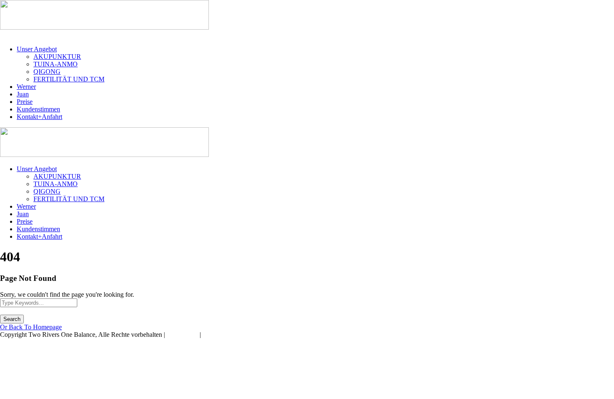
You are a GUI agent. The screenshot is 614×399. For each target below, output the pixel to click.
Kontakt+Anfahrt (39, 116)
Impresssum (182, 334)
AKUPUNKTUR (57, 56)
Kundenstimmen (38, 109)
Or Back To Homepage (31, 327)
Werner (26, 86)
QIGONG (47, 71)
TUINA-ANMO (55, 64)
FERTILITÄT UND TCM (68, 79)
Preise (25, 101)
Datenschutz (219, 334)
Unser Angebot (37, 49)
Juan (23, 94)
